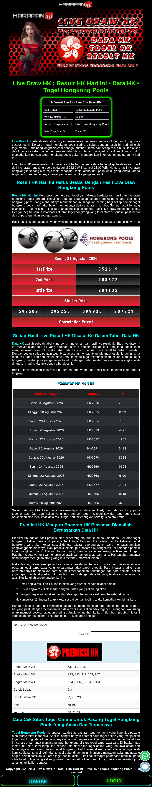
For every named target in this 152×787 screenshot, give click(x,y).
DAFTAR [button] (38, 781)
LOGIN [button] (114, 780)
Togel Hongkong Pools (28, 732)
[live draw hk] (76, 7)
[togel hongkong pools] (76, 42)
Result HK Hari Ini (25, 195)
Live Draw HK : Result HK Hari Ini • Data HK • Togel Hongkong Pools (84, 769)
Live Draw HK (22, 141)
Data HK (18, 343)
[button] (145, 767)
